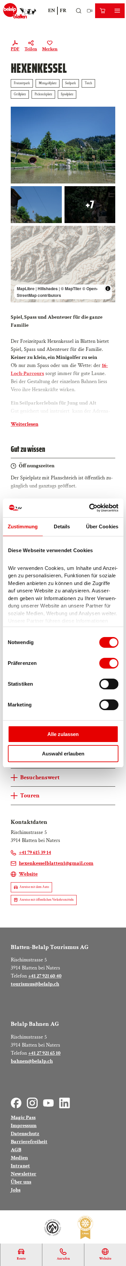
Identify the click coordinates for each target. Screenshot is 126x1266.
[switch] (108, 663)
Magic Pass (23, 1117)
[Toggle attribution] (108, 288)
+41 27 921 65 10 (44, 1053)
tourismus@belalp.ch (35, 984)
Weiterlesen (24, 424)
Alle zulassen (63, 734)
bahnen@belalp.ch (32, 1061)
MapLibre (26, 288)
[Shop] (102, 10)
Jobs (15, 1190)
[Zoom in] (19, 234)
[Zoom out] (19, 244)
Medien (19, 1157)
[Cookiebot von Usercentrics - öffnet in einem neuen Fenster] (89, 508)
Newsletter (23, 1173)
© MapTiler (71, 288)
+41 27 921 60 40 (44, 976)
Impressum (24, 1125)
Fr (63, 10)
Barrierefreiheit (29, 1141)
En (51, 10)
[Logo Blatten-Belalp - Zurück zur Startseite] (20, 11)
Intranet (20, 1165)
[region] (63, 264)
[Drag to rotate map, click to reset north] (19, 253)
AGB (16, 1149)
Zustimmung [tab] (23, 526)
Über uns (21, 1181)
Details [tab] (62, 526)
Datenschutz (25, 1133)
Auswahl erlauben (63, 753)
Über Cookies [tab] (102, 526)
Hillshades (48, 288)
